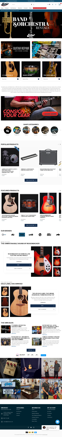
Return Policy (34, 421)
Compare (49, 415)
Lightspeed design (38, 434)
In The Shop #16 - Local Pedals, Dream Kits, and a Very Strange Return (51, 327)
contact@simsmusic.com (8, 421)
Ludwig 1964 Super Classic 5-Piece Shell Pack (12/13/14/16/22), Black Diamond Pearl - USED (9, 170)
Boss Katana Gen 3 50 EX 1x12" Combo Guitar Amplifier (48, 169)
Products (6, 8)
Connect (25, 8)
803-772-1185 (6, 418)
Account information (51, 409)
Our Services (13, 8)
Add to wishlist (18, 268)
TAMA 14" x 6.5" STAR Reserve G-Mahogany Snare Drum (28, 216)
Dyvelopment (45, 434)
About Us (20, 8)
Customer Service (35, 417)
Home (2, 8)
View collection (30, 180)
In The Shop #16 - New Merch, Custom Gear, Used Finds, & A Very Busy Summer (21, 338)
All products (49, 417)
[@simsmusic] (17, 355)
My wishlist (49, 413)
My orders (49, 411)
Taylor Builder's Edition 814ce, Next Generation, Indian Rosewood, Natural (10, 216)
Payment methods (35, 413)
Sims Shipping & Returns (36, 415)
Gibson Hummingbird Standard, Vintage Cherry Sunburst (47, 216)
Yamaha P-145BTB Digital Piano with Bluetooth (27, 169)
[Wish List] (55, 4)
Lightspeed (32, 434)
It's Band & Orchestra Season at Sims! (19, 326)
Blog (30, 8)
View (18, 265)
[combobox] (23, 4)
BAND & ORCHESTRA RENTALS (39, 8)
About (33, 409)
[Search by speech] (31, 4)
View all (30, 350)
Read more (14, 333)
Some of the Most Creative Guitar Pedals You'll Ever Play (51, 338)
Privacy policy (34, 411)
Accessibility (34, 419)
